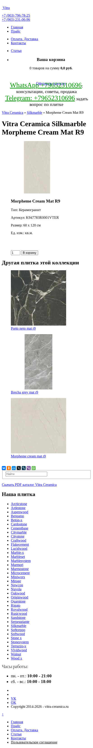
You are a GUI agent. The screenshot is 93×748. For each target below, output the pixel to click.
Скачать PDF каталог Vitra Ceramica (29, 485)
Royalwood (19, 609)
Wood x (16, 658)
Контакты (18, 43)
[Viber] (29, 468)
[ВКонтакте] (4, 468)
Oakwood (18, 593)
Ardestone (18, 508)
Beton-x (16, 520)
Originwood (19, 597)
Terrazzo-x (18, 646)
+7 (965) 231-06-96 (16, 19)
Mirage (16, 581)
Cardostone (19, 524)
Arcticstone (19, 504)
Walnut (16, 654)
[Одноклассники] (9, 468)
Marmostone (20, 569)
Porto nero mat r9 (23, 328)
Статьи (16, 51)
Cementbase (19, 528)
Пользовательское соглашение (34, 742)
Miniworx (18, 577)
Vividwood (19, 650)
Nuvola (16, 589)
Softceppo (18, 630)
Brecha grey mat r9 (24, 392)
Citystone (17, 536)
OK (13, 702)
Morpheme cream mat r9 (28, 456)
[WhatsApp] (34, 468)
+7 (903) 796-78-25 (16, 15)
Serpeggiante (20, 622)
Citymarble (19, 532)
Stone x (16, 638)
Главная (17, 27)
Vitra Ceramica (12, 112)
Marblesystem (21, 561)
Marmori (17, 565)
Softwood (18, 634)
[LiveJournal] (24, 468)
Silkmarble (34, 112)
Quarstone (18, 601)
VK (13, 698)
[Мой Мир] (14, 468)
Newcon (17, 585)
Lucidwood (19, 548)
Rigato (15, 605)
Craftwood (18, 540)
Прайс (16, 31)
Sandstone (18, 618)
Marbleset (18, 557)
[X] (19, 468)
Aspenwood (19, 512)
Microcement (20, 573)
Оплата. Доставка (24, 39)
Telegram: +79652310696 (40, 98)
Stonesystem (20, 642)
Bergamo (17, 516)
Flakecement (20, 544)
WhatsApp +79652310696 (46, 85)
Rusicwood (19, 613)
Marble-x (17, 553)
